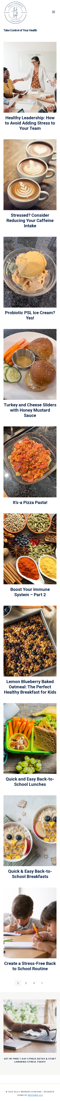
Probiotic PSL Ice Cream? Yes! (30, 315)
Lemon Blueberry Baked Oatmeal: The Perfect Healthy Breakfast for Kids (30, 687)
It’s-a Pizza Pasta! (30, 502)
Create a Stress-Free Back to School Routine (30, 966)
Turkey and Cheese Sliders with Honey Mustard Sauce (30, 410)
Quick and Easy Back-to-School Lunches (30, 781)
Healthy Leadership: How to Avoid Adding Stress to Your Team (30, 123)
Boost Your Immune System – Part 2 (30, 592)
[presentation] (30, 77)
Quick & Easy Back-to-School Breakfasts (30, 874)
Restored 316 (35, 1095)
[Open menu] (53, 11)
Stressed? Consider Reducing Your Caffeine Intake (30, 220)
